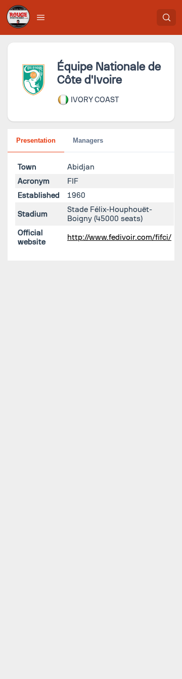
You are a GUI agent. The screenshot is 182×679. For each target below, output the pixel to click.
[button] (41, 17)
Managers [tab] (88, 140)
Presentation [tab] (36, 140)
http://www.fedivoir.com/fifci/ (119, 237)
